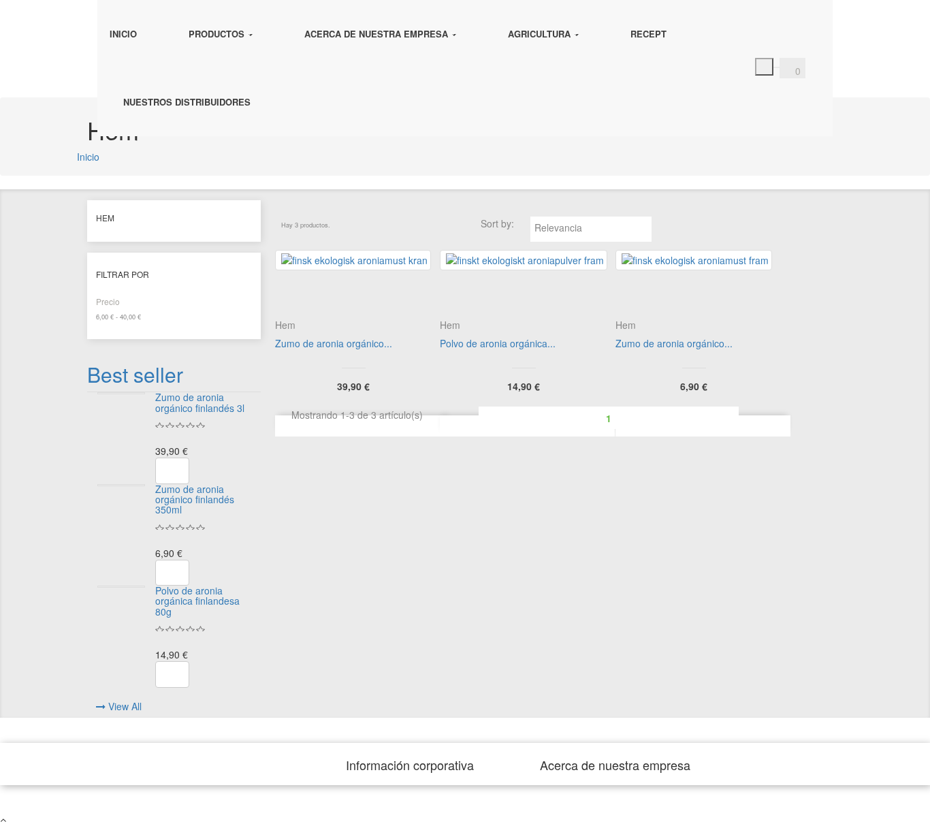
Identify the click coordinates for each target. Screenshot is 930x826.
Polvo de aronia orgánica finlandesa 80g (197, 601)
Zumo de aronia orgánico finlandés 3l (199, 402)
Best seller (135, 374)
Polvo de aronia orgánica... (498, 343)
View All (125, 706)
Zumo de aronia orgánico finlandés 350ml (194, 499)
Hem (105, 217)
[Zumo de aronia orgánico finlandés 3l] (121, 393)
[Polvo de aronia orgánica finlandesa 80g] (121, 587)
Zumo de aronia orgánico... (333, 343)
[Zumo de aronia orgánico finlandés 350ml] (121, 485)
